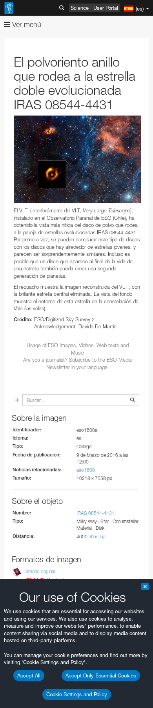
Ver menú (25, 24)
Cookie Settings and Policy (76, 694)
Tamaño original (39, 571)
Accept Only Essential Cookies (101, 675)
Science (80, 8)
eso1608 (85, 470)
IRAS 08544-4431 (95, 513)
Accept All (28, 675)
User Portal (105, 8)
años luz (97, 537)
